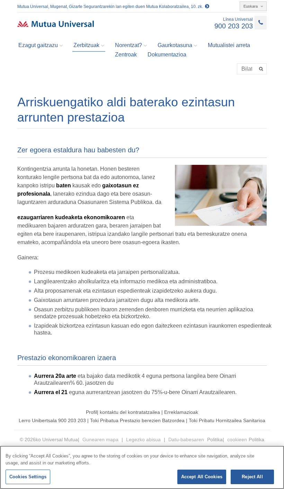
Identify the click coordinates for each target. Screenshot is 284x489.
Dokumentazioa (167, 54)
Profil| (93, 412)
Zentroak (126, 54)
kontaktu (109, 412)
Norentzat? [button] (128, 45)
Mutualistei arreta (229, 45)
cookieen (237, 439)
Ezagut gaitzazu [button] (38, 45)
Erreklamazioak (181, 412)
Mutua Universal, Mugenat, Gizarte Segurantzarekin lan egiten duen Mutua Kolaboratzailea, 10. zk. (111, 6)
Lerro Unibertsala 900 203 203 (52, 420)
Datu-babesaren (186, 439)
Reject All (252, 476)
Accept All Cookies (201, 476)
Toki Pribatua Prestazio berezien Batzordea (138, 420)
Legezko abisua (144, 439)
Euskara (251, 6)
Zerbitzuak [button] (86, 45)
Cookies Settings (27, 476)
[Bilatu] (262, 68)
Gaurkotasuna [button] (175, 45)
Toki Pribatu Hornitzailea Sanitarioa (227, 420)
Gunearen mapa (101, 439)
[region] (142, 467)
